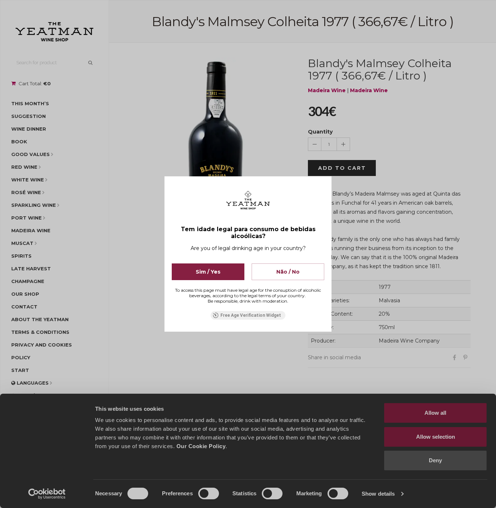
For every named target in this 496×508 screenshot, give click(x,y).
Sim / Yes (208, 272)
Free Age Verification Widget (250, 315)
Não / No (288, 272)
